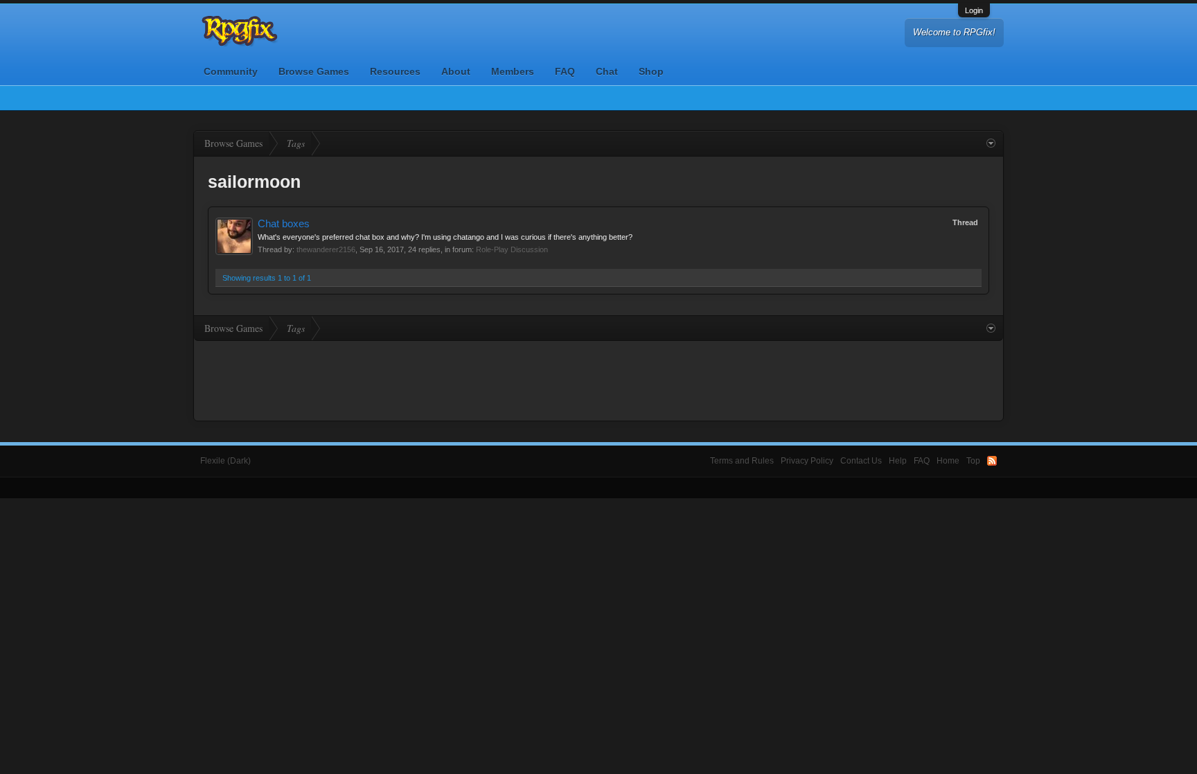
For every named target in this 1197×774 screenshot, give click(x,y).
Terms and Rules (742, 461)
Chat (607, 71)
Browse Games (313, 71)
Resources (395, 71)
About (455, 71)
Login (974, 10)
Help (898, 461)
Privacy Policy (807, 461)
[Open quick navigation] (990, 143)
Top (973, 461)
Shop (651, 71)
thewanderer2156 (325, 249)
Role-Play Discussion (512, 249)
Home (948, 461)
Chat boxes (284, 223)
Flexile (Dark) (225, 461)
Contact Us (861, 461)
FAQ (565, 71)
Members (512, 71)
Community (231, 71)
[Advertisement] (598, 379)
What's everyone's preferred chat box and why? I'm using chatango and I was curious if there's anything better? (445, 237)
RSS (992, 461)
